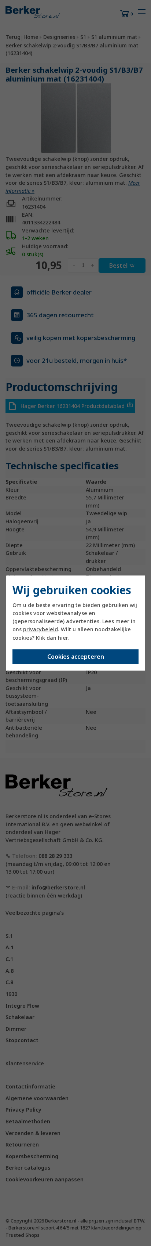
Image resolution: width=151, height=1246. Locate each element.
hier (63, 637)
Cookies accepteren (75, 657)
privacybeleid (40, 629)
